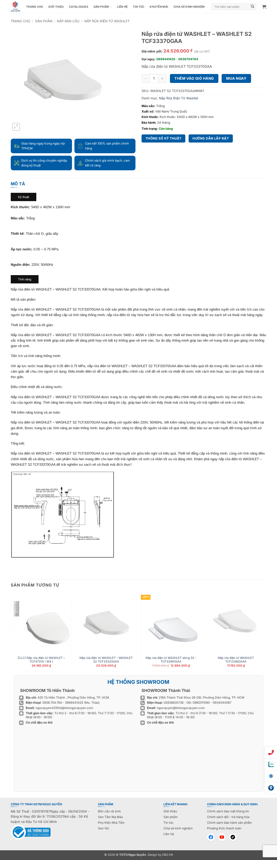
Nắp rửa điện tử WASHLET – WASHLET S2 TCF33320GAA (106, 659)
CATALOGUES (78, 6)
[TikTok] (233, 837)
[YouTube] (222, 837)
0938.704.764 (52, 703)
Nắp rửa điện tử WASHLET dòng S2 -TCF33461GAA (171, 659)
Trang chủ (34, 6)
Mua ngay (236, 78)
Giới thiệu (56, 6)
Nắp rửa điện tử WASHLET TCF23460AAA (236, 659)
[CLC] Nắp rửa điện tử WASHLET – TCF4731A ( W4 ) (41, 659)
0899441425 (165, 59)
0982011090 (201, 703)
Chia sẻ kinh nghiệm (189, 6)
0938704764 (188, 59)
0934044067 (222, 703)
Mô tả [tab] (18, 183)
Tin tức (138, 6)
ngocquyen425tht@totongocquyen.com (64, 708)
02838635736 (174, 703)
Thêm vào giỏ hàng (194, 78)
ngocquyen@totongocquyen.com (181, 708)
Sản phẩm (101, 6)
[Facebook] (211, 837)
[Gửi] (252, 6)
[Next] (266, 633)
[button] (264, 6)
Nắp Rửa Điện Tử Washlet (107, 21)
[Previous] (11, 633)
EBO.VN (167, 854)
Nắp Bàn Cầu (68, 21)
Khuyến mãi (159, 6)
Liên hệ (122, 6)
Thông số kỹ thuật (163, 138)
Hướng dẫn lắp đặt (210, 138)
